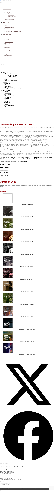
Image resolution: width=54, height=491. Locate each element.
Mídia (6, 104)
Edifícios (7, 83)
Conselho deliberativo (11, 80)
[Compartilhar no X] (28, 409)
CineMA (7, 98)
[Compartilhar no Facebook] (28, 461)
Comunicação (6, 102)
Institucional (6, 72)
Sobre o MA (8, 73)
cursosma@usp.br (29, 189)
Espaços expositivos (10, 84)
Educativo (8, 93)
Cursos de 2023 (4, 173)
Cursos (7, 91)
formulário (36, 157)
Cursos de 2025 (4, 167)
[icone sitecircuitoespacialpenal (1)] (8, 303)
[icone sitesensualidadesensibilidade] (8, 240)
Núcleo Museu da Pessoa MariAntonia (15, 89)
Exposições (8, 94)
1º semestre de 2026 (6, 164)
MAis (6, 100)
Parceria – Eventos (10, 95)
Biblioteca (8, 86)
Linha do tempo (12, 76)
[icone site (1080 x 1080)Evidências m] (8, 253)
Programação (6, 90)
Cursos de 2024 (4, 170)
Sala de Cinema (9, 87)
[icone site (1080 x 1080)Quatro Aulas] (8, 315)
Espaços (5, 82)
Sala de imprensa (9, 105)
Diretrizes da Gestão (13, 78)
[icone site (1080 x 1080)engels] (8, 290)
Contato (7, 106)
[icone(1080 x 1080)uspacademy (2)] (8, 203)
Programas (8, 97)
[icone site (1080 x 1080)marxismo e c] (8, 265)
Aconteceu (8, 101)
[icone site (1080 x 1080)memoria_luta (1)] (8, 278)
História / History (12, 75)
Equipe (7, 79)
